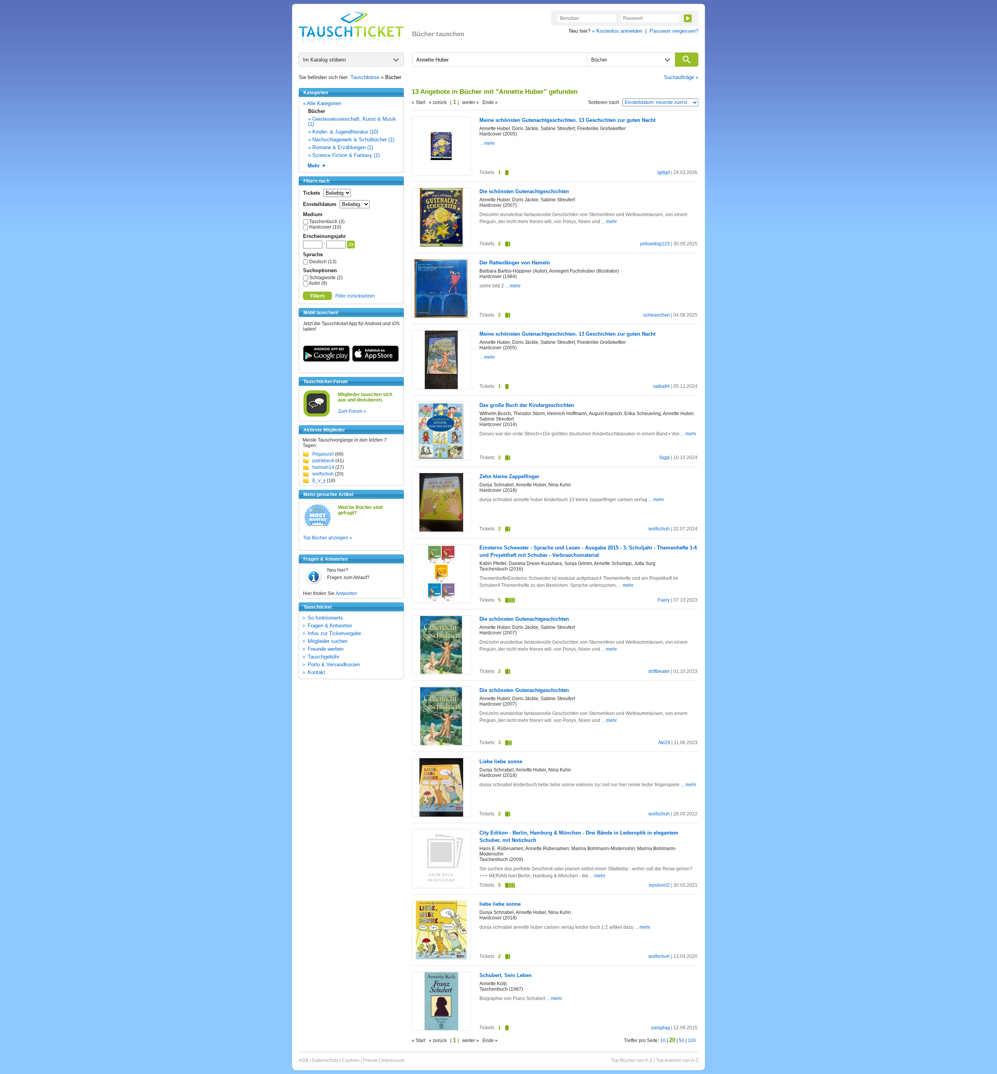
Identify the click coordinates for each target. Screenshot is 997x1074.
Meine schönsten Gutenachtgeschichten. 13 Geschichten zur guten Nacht (567, 120)
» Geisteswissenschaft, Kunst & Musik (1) (352, 121)
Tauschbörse (365, 77)
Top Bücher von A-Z (631, 1060)
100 (692, 1040)
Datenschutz (325, 1060)
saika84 (661, 386)
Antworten (346, 593)
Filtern (317, 296)
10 (663, 1040)
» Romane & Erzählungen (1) (340, 147)
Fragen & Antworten (330, 626)
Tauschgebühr (323, 657)
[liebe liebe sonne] (441, 958)
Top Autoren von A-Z (677, 1060)
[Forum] (316, 415)
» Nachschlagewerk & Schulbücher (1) (351, 140)
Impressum (393, 1060)
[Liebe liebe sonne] (441, 815)
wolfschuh (323, 474)
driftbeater (659, 671)
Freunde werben (325, 649)
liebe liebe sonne (500, 904)
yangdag (660, 1027)
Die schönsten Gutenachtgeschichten (524, 191)
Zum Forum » (352, 411)
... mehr (487, 143)
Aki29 (664, 742)
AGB (303, 1060)
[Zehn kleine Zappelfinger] (441, 530)
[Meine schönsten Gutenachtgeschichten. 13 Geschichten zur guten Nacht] (441, 173)
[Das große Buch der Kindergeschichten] (441, 459)
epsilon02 (659, 885)
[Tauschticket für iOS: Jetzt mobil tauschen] (375, 360)
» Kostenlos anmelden (617, 31)
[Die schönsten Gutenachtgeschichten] (441, 245)
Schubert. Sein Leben (505, 975)
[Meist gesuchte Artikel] (317, 525)
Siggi (664, 457)
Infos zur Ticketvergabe (334, 633)
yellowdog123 (655, 243)
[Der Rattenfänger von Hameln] (441, 316)
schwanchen (656, 315)
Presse (370, 1060)
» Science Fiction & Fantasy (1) (344, 155)
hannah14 (323, 467)
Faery (664, 600)
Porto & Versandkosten (334, 664)
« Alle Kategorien (322, 103)
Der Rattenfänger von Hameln (514, 263)
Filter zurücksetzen (355, 296)
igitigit (663, 172)
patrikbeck (323, 460)
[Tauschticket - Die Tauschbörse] (351, 28)
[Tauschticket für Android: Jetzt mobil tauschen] (326, 360)
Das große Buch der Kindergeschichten (526, 405)
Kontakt (316, 672)
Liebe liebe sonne (500, 761)
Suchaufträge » (681, 77)
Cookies (350, 1060)
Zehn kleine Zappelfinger (509, 476)
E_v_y (319, 480)
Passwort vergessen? (674, 31)
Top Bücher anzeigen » (327, 538)
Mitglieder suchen (327, 641)
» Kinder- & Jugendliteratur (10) (343, 132)
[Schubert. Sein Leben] (441, 1029)
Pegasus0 (323, 454)
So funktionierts (325, 618)
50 (681, 1040)
